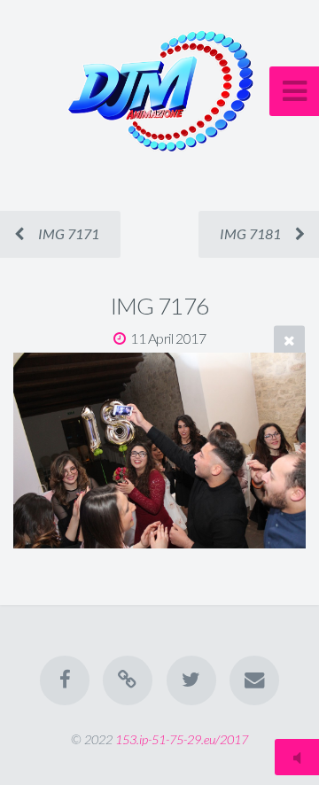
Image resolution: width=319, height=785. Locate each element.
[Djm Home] (127, 680)
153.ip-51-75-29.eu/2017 (181, 739)
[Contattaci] (254, 680)
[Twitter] (191, 680)
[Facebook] (64, 680)
